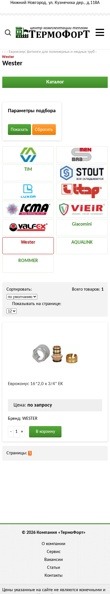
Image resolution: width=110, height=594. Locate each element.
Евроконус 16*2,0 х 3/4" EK (35, 383)
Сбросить (44, 130)
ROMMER (28, 260)
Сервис (54, 552)
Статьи (53, 567)
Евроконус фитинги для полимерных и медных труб (51, 52)
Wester (8, 57)
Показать (19, 130)
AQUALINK (82, 242)
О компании (53, 544)
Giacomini (82, 224)
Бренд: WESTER (23, 418)
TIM (28, 169)
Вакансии (53, 560)
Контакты (54, 575)
